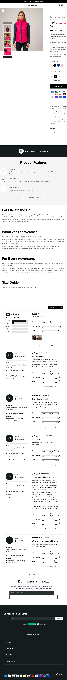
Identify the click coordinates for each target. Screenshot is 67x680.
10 (59, 71)
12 (63, 71)
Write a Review (56, 307)
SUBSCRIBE (59, 618)
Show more (32, 574)
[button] (4, 5)
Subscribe (33, 596)
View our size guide (55, 80)
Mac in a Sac (11, 674)
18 (59, 76)
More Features (33, 198)
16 (55, 76)
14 (51, 76)
